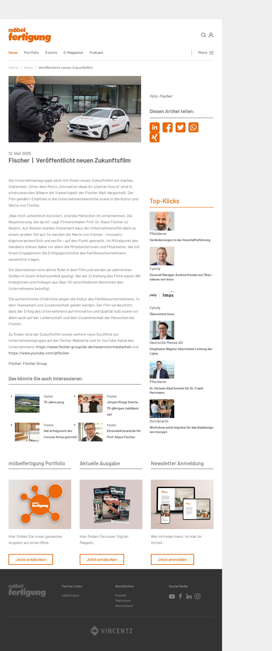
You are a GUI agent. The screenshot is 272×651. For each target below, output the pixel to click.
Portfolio (31, 52)
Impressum (123, 600)
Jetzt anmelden (172, 559)
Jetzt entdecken (31, 559)
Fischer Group (35, 363)
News (13, 52)
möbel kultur (70, 595)
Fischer (14, 363)
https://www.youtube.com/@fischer (38, 353)
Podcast (96, 52)
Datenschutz (124, 606)
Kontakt (121, 595)
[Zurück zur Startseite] (29, 35)
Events (51, 52)
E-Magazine (73, 52)
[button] (203, 35)
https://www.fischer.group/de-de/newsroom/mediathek (83, 346)
